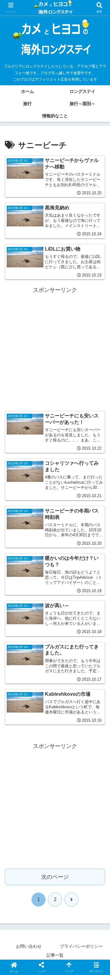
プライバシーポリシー (81, 946)
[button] (98, 841)
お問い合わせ (29, 946)
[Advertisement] (55, 350)
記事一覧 (55, 955)
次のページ (55, 877)
